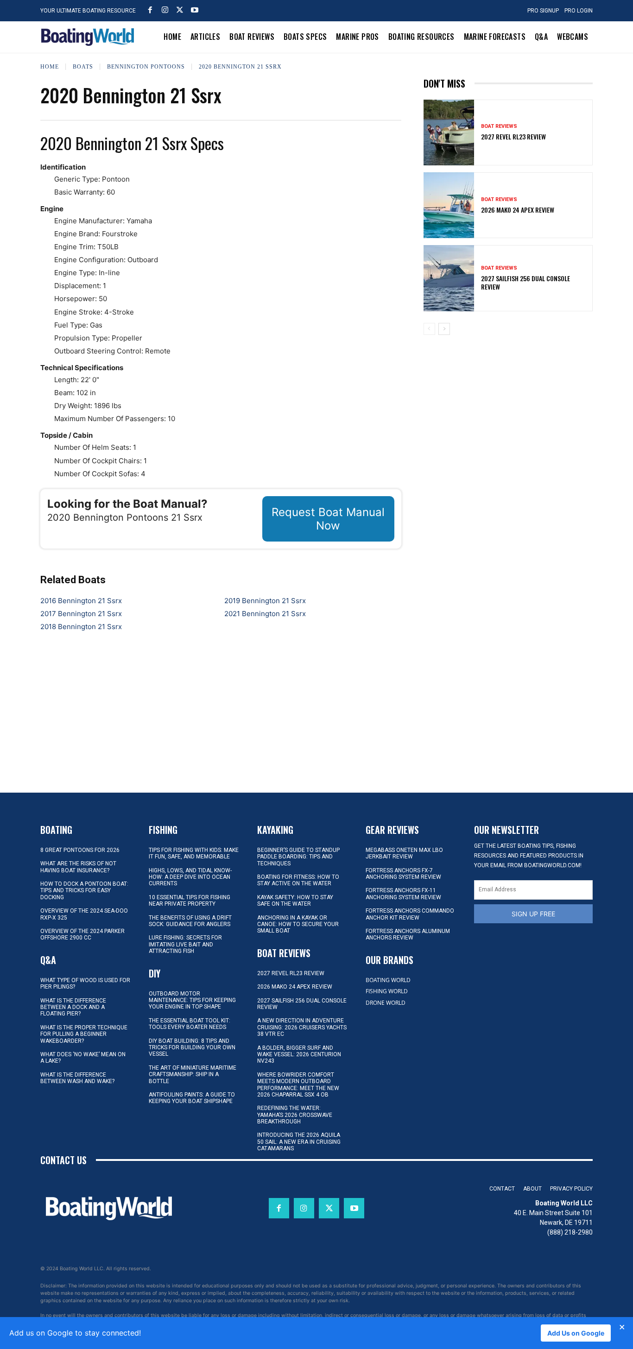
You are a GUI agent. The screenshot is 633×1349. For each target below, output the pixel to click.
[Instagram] (165, 9)
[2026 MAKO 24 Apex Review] (449, 205)
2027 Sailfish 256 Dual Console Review (525, 282)
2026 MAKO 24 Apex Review (517, 209)
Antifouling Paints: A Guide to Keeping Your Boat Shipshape (192, 1097)
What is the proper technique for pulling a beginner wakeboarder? (83, 1034)
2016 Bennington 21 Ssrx (81, 600)
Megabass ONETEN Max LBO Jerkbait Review (404, 853)
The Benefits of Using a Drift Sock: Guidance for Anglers (190, 920)
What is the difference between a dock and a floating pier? (73, 1007)
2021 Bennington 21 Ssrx (265, 613)
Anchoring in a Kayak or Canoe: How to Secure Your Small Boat (298, 924)
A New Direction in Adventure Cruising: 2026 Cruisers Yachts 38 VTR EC (302, 1027)
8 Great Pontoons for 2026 (80, 850)
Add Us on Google (575, 1333)
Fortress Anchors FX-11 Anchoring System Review (403, 893)
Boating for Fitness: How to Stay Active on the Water (298, 880)
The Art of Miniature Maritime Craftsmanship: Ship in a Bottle (192, 1074)
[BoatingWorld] (90, 37)
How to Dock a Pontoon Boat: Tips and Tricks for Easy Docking (84, 891)
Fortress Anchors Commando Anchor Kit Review (410, 914)
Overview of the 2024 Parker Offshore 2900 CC (82, 934)
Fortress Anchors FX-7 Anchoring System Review (403, 873)
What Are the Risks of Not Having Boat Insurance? (78, 866)
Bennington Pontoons (146, 66)
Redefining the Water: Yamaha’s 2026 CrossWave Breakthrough (294, 1115)
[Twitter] (179, 9)
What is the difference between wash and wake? (77, 1078)
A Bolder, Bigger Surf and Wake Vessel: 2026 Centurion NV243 (299, 1055)
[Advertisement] (507, 407)
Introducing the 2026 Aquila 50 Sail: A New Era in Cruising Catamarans (299, 1142)
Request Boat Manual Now (328, 518)
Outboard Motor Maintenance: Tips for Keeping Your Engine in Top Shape (192, 1000)
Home (49, 66)
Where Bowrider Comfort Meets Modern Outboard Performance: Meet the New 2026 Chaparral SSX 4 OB (298, 1085)
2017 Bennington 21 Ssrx (81, 613)
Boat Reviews (499, 126)
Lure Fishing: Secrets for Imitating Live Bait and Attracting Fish (185, 944)
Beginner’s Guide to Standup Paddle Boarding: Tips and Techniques (298, 857)
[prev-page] (429, 329)
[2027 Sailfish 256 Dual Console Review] (449, 278)
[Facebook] (150, 9)
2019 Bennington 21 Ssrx (265, 600)
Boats (83, 66)
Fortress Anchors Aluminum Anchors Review (408, 934)
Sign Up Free (533, 914)
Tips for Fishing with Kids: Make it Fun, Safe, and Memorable (194, 853)
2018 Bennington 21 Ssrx (81, 626)
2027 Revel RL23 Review (513, 136)
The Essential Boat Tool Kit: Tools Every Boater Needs (189, 1023)
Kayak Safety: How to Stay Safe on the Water (295, 900)
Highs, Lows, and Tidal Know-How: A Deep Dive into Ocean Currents (190, 877)
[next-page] (444, 329)
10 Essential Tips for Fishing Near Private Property (189, 900)
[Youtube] (194, 9)
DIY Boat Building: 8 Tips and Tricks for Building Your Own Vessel (192, 1048)
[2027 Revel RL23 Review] (449, 132)
